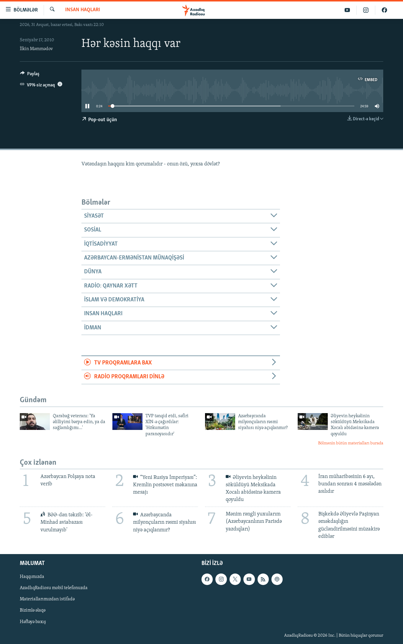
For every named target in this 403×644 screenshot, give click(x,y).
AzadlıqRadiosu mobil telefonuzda (54, 588)
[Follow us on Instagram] (221, 579)
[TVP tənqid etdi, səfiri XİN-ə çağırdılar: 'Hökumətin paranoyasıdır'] (127, 421)
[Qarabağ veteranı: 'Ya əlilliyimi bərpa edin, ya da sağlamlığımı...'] (35, 421)
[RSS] (263, 579)
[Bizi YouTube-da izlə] (347, 10)
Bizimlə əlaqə (32, 610)
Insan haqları (82, 10)
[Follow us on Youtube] (249, 579)
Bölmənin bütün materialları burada (350, 443)
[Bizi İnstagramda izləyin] (366, 10)
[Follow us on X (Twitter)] (235, 579)
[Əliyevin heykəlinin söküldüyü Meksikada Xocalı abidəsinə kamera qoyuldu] (313, 421)
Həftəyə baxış (33, 621)
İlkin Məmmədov (36, 49)
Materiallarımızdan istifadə (47, 599)
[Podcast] (277, 579)
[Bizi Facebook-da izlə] (384, 10)
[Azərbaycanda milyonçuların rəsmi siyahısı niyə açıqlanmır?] (220, 421)
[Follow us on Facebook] (207, 579)
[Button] (30, 75)
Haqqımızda (32, 576)
